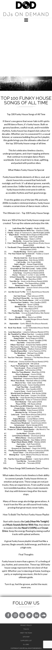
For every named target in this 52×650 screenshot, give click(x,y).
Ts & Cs (26, 629)
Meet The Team (26, 633)
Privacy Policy (26, 625)
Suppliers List (26, 640)
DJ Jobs (26, 644)
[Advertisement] (26, 49)
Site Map (26, 637)
